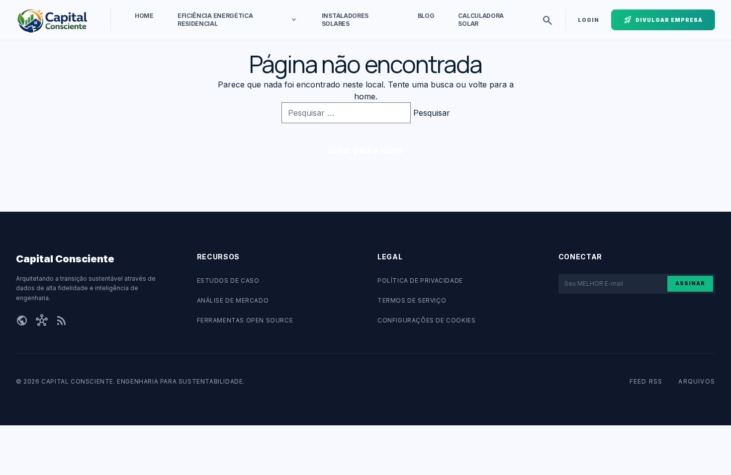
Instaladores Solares (345, 19)
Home (144, 15)
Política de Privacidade (420, 280)
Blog (426, 15)
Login (588, 20)
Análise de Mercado (233, 300)
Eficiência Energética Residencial (238, 19)
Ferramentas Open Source (245, 320)
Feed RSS (646, 381)
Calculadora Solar (481, 19)
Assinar (690, 283)
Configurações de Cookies (426, 320)
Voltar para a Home (365, 150)
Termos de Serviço (411, 300)
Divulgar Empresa (663, 20)
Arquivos (696, 381)
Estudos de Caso (228, 280)
